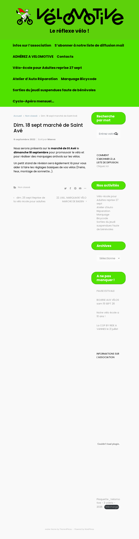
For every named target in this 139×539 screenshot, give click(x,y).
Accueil (18, 115)
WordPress (89, 529)
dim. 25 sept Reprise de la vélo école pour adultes (29, 199)
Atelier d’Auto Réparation (35, 78)
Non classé (31, 115)
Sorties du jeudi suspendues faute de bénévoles (54, 90)
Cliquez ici (103, 166)
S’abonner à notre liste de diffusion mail (89, 45)
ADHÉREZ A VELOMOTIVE (33, 56)
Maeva (51, 139)
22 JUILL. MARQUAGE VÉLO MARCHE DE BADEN (71, 199)
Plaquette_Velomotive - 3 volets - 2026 (108, 503)
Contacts (65, 56)
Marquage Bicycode (78, 78)
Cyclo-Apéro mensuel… (33, 101)
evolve (47, 529)
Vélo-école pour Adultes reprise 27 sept (47, 67)
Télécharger (111, 507)
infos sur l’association (32, 45)
